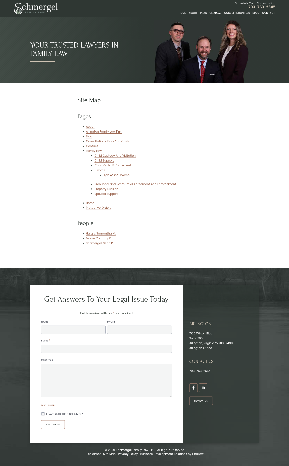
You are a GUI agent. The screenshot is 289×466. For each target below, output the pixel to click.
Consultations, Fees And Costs (107, 141)
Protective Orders (98, 208)
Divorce (99, 170)
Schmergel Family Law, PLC (135, 450)
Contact (268, 13)
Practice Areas (210, 13)
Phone (111, 321)
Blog (256, 13)
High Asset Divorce (116, 175)
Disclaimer (48, 405)
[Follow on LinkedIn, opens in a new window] (203, 387)
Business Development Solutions (163, 454)
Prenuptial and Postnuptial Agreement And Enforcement (135, 184)
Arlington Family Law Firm (104, 132)
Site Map (109, 454)
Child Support (104, 161)
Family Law (94, 151)
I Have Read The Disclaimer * (64, 414)
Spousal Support (106, 194)
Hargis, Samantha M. (101, 233)
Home (182, 13)
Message (47, 359)
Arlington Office (200, 348)
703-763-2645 (261, 7)
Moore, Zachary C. (99, 238)
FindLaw (198, 454)
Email (45, 340)
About (193, 13)
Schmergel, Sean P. (99, 243)
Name (44, 321)
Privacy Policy (128, 454)
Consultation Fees (237, 13)
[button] (284, 446)
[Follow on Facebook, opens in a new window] (193, 387)
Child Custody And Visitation (115, 156)
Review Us (201, 400)
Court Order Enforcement (112, 165)
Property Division (106, 189)
